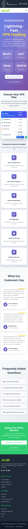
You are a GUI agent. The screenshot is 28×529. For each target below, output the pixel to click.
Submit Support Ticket (7, 499)
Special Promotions (6, 484)
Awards (3, 513)
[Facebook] (19, 4)
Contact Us (4, 494)
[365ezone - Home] (5, 10)
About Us (3, 509)
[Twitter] (22, 4)
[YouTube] (26, 4)
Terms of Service (9, 526)
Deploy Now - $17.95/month (14, 442)
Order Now (20, 137)
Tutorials (3, 496)
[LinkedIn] (24, 4)
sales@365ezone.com (12, 4)
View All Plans (14, 448)
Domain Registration (6, 482)
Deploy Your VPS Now (15, 77)
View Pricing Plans (15, 82)
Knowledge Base (5, 501)
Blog (2, 516)
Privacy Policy (19, 526)
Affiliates (3, 487)
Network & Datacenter (7, 511)
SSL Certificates (5, 479)
